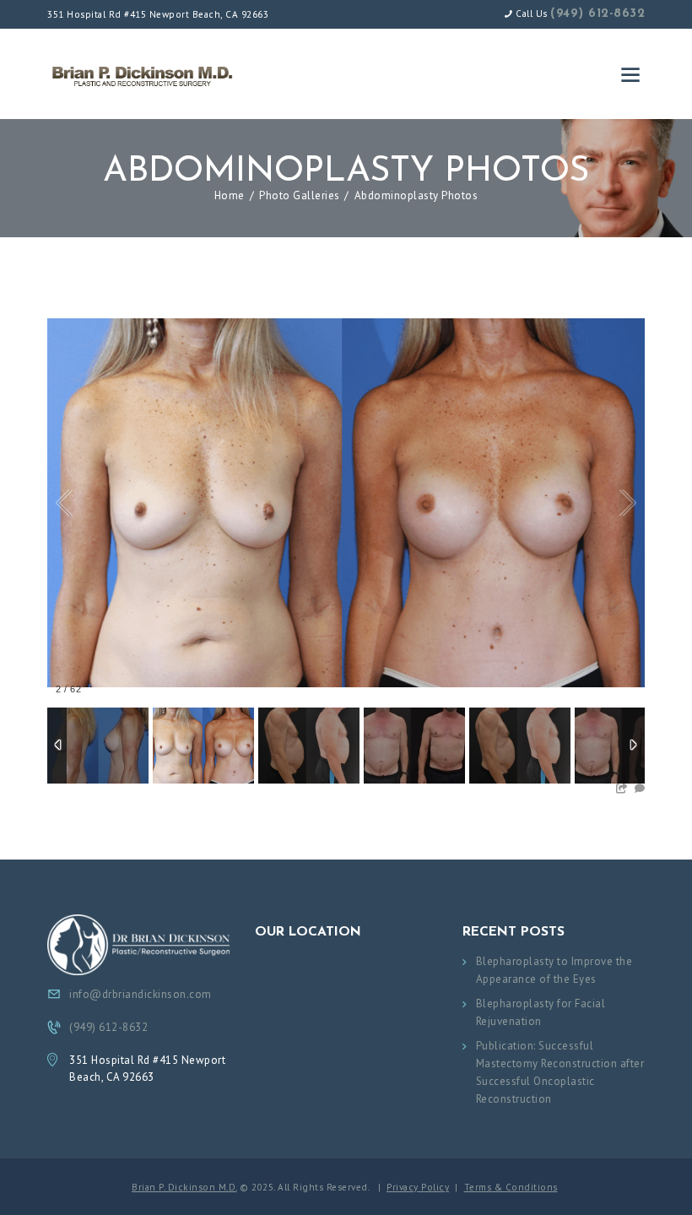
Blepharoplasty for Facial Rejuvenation (541, 1012)
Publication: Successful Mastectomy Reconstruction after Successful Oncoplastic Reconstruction (560, 1072)
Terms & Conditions (511, 1187)
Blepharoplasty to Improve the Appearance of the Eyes (554, 970)
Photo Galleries (299, 195)
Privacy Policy (418, 1187)
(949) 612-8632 (597, 14)
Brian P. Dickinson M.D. (184, 1187)
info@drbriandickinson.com (140, 994)
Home (229, 195)
